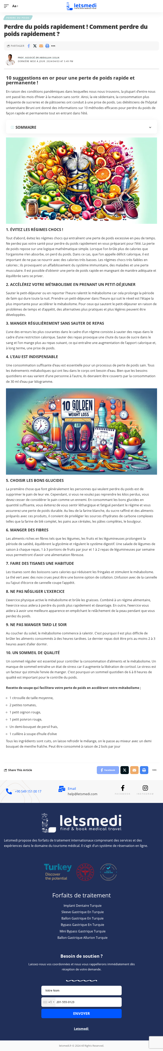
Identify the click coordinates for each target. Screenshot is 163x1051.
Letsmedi (81, 1029)
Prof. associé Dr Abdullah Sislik (38, 57)
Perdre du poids (18, 17)
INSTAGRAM (145, 794)
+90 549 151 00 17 (28, 791)
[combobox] (48, 1002)
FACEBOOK (123, 794)
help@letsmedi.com (82, 794)
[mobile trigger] (7, 6)
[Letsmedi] (81, 6)
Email (72, 788)
